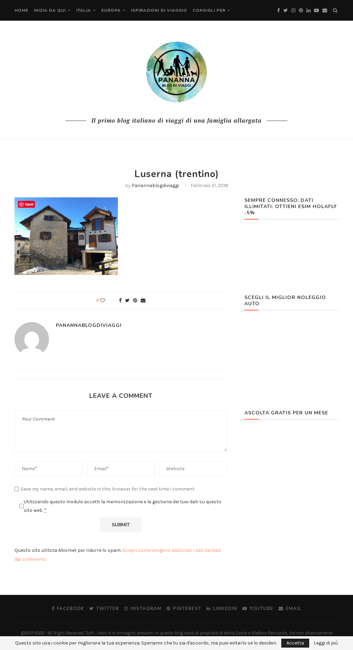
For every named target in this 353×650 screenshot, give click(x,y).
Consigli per (209, 10)
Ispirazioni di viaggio (159, 10)
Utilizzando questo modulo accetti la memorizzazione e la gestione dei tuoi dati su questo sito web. (122, 506)
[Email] (324, 10)
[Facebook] (278, 10)
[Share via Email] (143, 300)
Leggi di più (326, 643)
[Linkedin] (308, 10)
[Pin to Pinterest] (135, 300)
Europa (111, 10)
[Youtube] (316, 10)
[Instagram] (293, 10)
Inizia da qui (50, 10)
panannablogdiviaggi (155, 185)
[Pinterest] (301, 10)
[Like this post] (107, 300)
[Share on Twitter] (127, 300)
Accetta (295, 643)
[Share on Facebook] (120, 300)
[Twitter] (285, 10)
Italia (83, 10)
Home (21, 10)
